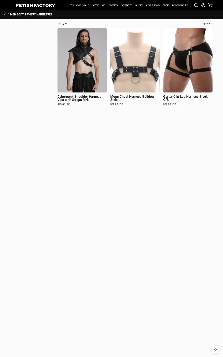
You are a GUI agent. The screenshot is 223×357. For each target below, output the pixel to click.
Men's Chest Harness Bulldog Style (132, 98)
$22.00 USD (169, 104)
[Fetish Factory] (35, 5)
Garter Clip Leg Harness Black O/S (185, 98)
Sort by (60, 24)
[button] (74, 5)
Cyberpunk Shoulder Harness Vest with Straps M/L (79, 98)
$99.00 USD (63, 104)
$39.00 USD (116, 104)
